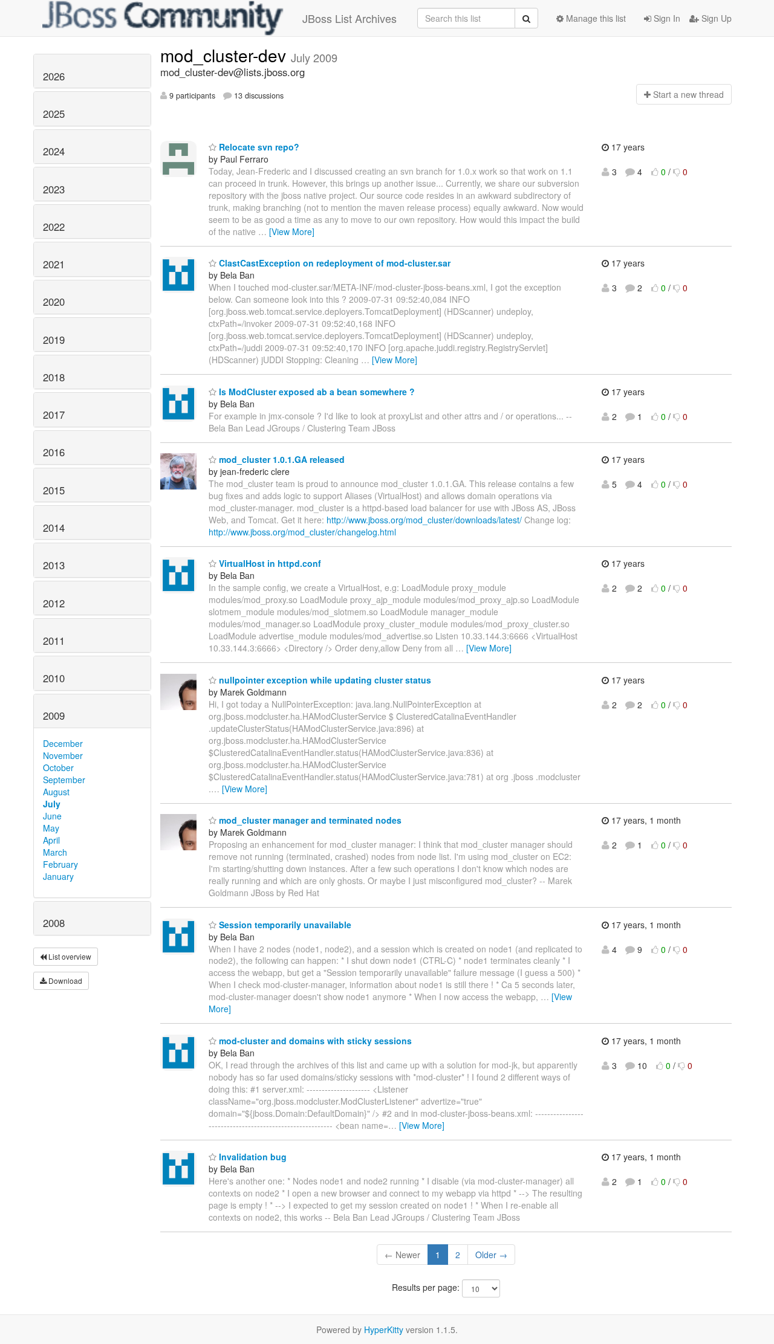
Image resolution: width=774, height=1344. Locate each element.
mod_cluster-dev (225, 55)
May (51, 828)
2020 (54, 301)
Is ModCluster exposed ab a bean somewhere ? (315, 392)
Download (64, 980)
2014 (54, 527)
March (55, 852)
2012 (54, 603)
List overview (69, 956)
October (58, 767)
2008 (54, 923)
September (64, 780)
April (51, 840)
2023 (54, 189)
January (58, 876)
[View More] (291, 231)
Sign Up (715, 18)
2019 (54, 339)
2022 (54, 226)
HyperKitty (383, 1329)
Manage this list (595, 18)
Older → (491, 1255)
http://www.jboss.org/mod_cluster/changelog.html (302, 532)
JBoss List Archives (349, 18)
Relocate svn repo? (257, 147)
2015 (54, 490)
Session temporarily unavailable (283, 925)
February (60, 864)
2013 (54, 565)
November (63, 755)
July (51, 804)
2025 (54, 113)
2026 (54, 76)
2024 (54, 151)
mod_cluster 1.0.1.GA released (280, 459)
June (52, 816)
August (56, 792)
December (63, 743)
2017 (54, 414)
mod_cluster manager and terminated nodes (309, 820)
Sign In (665, 18)
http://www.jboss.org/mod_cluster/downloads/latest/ (424, 520)
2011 (54, 640)
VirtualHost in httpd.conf (268, 563)
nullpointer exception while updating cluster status (323, 680)
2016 (54, 452)
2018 (54, 377)
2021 (54, 264)
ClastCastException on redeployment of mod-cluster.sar (333, 263)
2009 (54, 715)
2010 (54, 678)
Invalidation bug (251, 1157)
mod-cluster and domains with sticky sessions (314, 1041)
